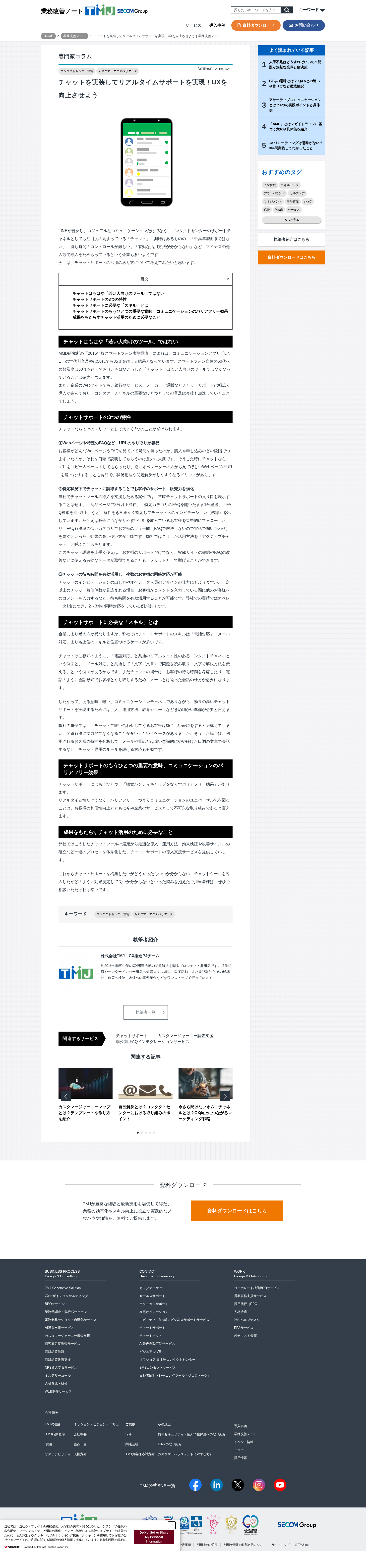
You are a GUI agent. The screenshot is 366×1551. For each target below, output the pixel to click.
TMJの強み (53, 1424)
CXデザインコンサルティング (66, 1296)
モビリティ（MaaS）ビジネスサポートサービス (174, 1320)
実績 (49, 1444)
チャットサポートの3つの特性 (100, 299)
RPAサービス (243, 1328)
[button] (138, 1133)
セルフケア (297, 193)
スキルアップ (290, 185)
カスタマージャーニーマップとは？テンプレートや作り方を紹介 (84, 1113)
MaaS (279, 209)
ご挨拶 (130, 1424)
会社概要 (80, 1434)
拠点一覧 (80, 1444)
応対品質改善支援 (58, 1359)
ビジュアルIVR (150, 1351)
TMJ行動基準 (55, 1434)
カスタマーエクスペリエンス (117, 71)
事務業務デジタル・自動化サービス (71, 1320)
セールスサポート (152, 1296)
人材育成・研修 (56, 1383)
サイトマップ (281, 1545)
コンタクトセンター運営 (77, 71)
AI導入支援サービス (59, 1328)
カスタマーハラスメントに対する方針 (185, 1454)
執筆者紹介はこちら (291, 239)
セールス (294, 209)
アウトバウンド (274, 193)
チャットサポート (132, 1036)
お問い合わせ (307, 25)
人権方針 (80, 1454)
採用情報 (240, 1458)
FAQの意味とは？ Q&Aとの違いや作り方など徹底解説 (294, 83)
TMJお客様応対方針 (140, 1454)
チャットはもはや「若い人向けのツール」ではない (118, 293)
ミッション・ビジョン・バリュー (98, 1424)
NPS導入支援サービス (61, 1367)
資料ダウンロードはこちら (291, 257)
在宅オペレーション (154, 1312)
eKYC (308, 201)
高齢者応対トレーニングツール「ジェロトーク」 (175, 1375)
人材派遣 (240, 1312)
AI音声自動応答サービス (157, 1344)
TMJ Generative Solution (63, 1288)
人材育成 (270, 185)
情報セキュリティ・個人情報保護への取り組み (192, 1434)
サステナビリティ (58, 1454)
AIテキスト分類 (245, 1336)
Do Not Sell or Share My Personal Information (154, 1537)
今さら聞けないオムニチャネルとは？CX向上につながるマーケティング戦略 (205, 1113)
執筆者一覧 (146, 1012)
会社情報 (52, 1412)
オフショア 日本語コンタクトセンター (167, 1359)
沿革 (128, 1434)
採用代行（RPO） (247, 1304)
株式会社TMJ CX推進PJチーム (130, 956)
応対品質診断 (54, 1351)
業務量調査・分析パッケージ (66, 1312)
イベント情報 (243, 1442)
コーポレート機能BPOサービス (257, 1288)
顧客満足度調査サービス (62, 1344)
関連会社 (131, 1444)
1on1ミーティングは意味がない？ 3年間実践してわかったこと (296, 145)
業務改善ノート (62, 11)
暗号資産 (293, 201)
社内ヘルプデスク (247, 1320)
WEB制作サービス (58, 1391)
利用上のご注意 (207, 1545)
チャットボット (150, 1336)
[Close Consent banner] (172, 1525)
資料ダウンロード (258, 25)
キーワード (309, 9)
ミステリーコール (58, 1375)
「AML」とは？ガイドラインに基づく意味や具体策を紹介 (295, 126)
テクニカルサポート (154, 1304)
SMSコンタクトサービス (157, 1367)
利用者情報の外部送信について (245, 1545)
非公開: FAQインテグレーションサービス (152, 1042)
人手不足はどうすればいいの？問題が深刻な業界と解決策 (295, 64)
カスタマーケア (150, 1288)
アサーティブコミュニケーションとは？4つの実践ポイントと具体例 (295, 105)
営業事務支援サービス (250, 1296)
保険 (267, 209)
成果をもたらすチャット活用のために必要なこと (116, 317)
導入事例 (217, 25)
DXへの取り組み (170, 1444)
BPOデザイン (55, 1304)
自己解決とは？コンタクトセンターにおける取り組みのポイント (144, 1113)
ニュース (240, 1450)
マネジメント (273, 201)
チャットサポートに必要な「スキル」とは (110, 305)
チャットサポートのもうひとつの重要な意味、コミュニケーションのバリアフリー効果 (150, 311)
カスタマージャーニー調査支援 (185, 1036)
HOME (48, 36)
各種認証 (164, 1424)
